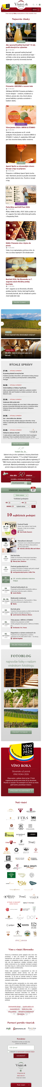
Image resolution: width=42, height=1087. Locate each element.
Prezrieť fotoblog (20, 732)
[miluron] (10, 820)
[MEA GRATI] (30, 868)
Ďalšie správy (19, 444)
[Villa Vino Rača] (31, 812)
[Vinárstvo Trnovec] (28, 891)
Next (39, 324)
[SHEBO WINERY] (10, 884)
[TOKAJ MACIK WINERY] (16, 853)
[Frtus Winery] (23, 820)
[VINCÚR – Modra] (9, 898)
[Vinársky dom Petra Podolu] (32, 836)
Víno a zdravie (12, 1011)
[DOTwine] (32, 919)
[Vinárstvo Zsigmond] (20, 920)
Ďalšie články (20, 302)
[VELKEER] (30, 829)
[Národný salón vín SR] (20, 860)
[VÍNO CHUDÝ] (13, 904)
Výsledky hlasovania (20, 791)
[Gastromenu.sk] (19, 1030)
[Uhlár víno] (11, 844)
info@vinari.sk (21, 1073)
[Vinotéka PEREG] (22, 898)
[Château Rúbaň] (11, 911)
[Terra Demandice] (33, 885)
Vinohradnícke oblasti (14, 1006)
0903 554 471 (21, 1075)
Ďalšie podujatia (20, 645)
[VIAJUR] (34, 899)
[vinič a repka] (21, 718)
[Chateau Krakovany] (26, 853)
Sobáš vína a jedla (27, 1009)
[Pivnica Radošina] (27, 936)
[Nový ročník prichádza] (21, 698)
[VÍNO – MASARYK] (21, 813)
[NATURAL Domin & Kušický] (18, 936)
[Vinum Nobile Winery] (15, 891)
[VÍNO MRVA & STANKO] (29, 904)
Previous (2, 324)
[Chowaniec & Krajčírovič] (22, 877)
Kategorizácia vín (15, 1009)
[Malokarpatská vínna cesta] (8, 1030)
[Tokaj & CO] (36, 853)
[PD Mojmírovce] (8, 919)
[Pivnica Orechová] (7, 853)
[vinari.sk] (21, 1065)
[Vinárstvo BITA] (22, 885)
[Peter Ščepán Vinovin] (8, 869)
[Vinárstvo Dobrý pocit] (35, 936)
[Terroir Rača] (17, 869)
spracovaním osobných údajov (26, 1051)
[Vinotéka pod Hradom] (11, 877)
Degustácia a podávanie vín (26, 1011)
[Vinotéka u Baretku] (21, 829)
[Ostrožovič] (20, 836)
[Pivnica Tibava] (8, 861)
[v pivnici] (21, 678)
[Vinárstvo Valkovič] (21, 845)
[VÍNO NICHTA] (23, 926)
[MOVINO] (33, 821)
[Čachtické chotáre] (25, 911)
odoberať (21, 1056)
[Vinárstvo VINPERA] (34, 912)
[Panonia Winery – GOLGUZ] (10, 927)
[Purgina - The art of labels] (32, 1030)
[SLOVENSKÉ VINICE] (8, 936)
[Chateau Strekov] (11, 829)
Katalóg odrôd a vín (28, 1006)
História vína (21, 1014)
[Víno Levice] (21, 942)
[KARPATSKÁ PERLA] (32, 878)
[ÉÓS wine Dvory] (33, 928)
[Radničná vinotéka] (9, 836)
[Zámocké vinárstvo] (10, 812)
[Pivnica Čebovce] (33, 860)
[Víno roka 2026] (5, 7)
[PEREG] (31, 844)
